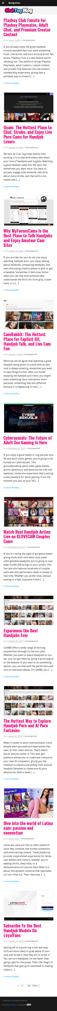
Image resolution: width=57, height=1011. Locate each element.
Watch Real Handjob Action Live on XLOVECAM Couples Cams (26, 536)
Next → (36, 986)
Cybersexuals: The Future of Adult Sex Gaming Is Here (27, 440)
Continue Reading (11, 83)
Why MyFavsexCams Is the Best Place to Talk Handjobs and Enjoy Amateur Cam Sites (27, 238)
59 (29, 986)
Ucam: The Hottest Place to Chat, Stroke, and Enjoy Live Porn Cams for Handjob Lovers (27, 134)
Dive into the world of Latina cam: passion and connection (28, 828)
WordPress (13, 1004)
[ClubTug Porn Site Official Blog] (28, 13)
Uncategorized (28, 40)
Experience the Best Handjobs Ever (20, 632)
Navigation (14, 3)
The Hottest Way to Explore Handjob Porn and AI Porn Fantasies (27, 725)
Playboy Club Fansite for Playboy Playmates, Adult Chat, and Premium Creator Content (27, 27)
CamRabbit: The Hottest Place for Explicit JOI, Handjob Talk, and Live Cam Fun (27, 341)
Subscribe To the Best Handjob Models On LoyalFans (22, 930)
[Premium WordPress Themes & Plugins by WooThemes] (32, 1004)
